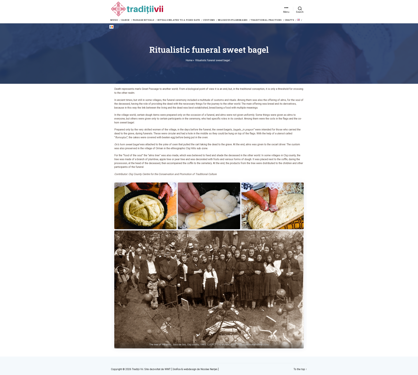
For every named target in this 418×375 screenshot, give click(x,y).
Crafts (289, 19)
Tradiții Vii (137, 369)
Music (114, 19)
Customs (209, 19)
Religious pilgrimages (232, 19)
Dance (125, 19)
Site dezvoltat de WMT (157, 369)
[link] (286, 9)
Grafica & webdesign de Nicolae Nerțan (195, 369)
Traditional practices (265, 19)
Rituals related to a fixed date (178, 19)
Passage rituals (143, 19)
